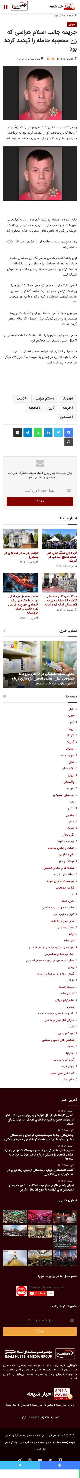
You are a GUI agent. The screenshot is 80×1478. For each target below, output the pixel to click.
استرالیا (70, 1053)
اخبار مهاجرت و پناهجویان (59, 954)
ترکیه (71, 934)
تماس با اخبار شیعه (42, 1405)
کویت (70, 828)
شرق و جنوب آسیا (64, 914)
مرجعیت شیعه (65, 841)
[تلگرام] (27, 432)
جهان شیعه (67, 1066)
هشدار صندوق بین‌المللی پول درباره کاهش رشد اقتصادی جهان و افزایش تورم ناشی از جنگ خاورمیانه (23, 604)
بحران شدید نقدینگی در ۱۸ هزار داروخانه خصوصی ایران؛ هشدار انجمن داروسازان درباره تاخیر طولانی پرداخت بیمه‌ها (43, 678)
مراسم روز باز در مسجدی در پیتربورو (21, 554)
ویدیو (71, 967)
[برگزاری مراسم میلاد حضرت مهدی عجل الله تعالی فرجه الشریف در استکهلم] (40, 1216)
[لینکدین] (48, 432)
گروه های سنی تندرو (62, 1073)
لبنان (71, 808)
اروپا (71, 729)
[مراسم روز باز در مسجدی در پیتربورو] (20, 539)
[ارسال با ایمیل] (17, 432)
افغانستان (68, 768)
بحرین (70, 815)
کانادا (71, 1026)
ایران (71, 775)
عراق (71, 762)
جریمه (67, 407)
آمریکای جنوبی (65, 1033)
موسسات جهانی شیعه (60, 881)
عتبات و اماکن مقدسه (61, 848)
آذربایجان (68, 835)
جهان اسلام (67, 755)
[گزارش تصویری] (65, 1237)
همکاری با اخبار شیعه (17, 1405)
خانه (71, 15)
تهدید (21, 398)
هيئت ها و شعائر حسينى (59, 868)
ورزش (70, 1007)
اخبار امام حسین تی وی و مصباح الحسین (50, 960)
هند (72, 894)
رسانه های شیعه (64, 874)
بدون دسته (67, 901)
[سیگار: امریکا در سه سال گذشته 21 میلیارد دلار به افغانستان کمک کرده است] (59, 582)
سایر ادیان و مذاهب (62, 921)
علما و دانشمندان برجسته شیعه (56, 1013)
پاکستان (69, 782)
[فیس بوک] (68, 432)
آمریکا (67, 398)
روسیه (70, 1046)
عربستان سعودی (63, 795)
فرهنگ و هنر (66, 861)
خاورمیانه (69, 940)
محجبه (33, 407)
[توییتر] (58, 432)
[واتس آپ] (38, 432)
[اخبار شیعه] (60, 6)
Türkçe (33, 1417)
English (44, 1417)
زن (50, 407)
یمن (71, 802)
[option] (40, 664)
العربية (55, 1417)
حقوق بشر (68, 1079)
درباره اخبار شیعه (65, 1405)
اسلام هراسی (43, 398)
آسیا (71, 722)
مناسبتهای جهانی (64, 1000)
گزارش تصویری (65, 888)
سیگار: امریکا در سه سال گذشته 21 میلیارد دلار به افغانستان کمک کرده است (61, 600)
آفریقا (70, 735)
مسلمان (65, 417)
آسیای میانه (67, 993)
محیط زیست (66, 987)
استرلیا (70, 749)
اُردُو (24, 1417)
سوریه (70, 788)
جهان (56, 15)
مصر (71, 821)
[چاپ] (68, 442)
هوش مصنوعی (65, 927)
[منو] (5, 8)
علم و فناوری (66, 854)
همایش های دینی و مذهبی (58, 1040)
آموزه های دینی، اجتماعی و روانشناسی (51, 947)
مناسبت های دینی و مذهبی (58, 907)
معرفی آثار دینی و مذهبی (59, 1020)
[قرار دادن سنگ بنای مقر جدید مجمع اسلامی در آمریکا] (59, 539)
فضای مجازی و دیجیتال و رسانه (55, 974)
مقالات (70, 980)
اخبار (63, 15)
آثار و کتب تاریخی (63, 1060)
